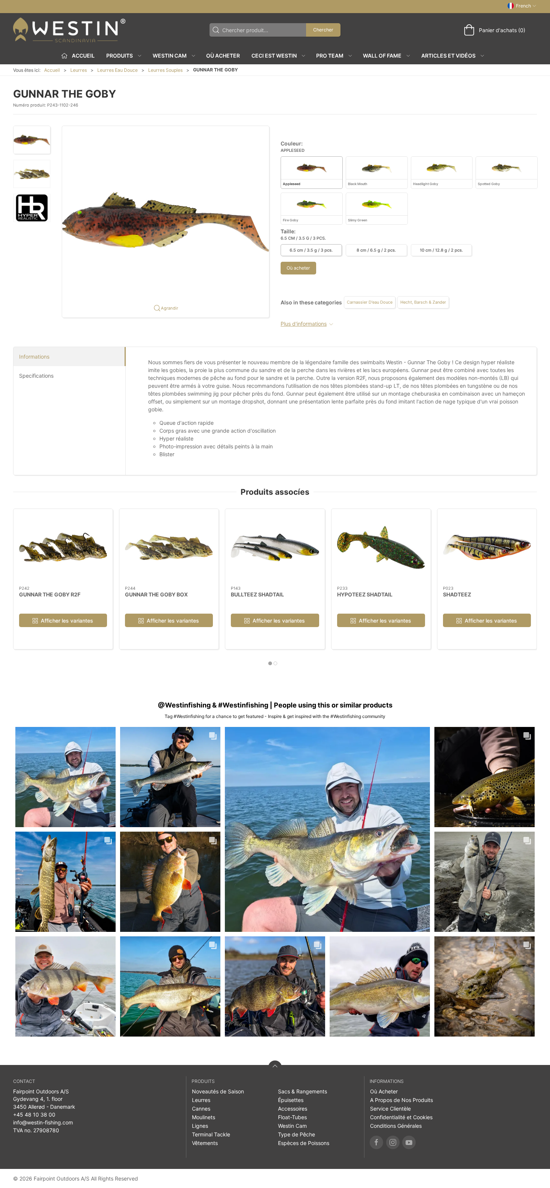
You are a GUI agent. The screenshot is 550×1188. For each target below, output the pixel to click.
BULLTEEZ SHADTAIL (257, 594)
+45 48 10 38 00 (34, 1114)
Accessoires (292, 1108)
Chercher (323, 30)
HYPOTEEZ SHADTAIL (364, 594)
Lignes (200, 1126)
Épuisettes (290, 1100)
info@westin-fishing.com (43, 1122)
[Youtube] (409, 1142)
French (523, 6)
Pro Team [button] (329, 55)
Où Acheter (223, 55)
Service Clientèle (390, 1108)
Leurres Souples (165, 70)
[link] (65, 777)
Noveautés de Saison (218, 1091)
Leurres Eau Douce (117, 70)
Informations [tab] (34, 356)
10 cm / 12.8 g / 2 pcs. (441, 250)
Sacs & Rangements (302, 1091)
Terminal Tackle (211, 1134)
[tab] (270, 663)
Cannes (201, 1108)
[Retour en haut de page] (275, 1067)
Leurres (78, 70)
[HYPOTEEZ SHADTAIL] (381, 547)
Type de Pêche (296, 1134)
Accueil (52, 70)
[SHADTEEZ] (487, 547)
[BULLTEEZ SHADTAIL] (275, 547)
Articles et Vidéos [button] (448, 55)
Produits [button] (119, 55)
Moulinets (203, 1117)
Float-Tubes (292, 1117)
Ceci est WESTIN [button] (274, 55)
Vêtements (205, 1143)
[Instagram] (393, 1142)
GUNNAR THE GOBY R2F (49, 594)
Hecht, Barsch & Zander (423, 302)
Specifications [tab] (36, 375)
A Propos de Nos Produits (401, 1100)
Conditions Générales (396, 1126)
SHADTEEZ (457, 594)
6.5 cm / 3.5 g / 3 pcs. (311, 250)
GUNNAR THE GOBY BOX (156, 594)
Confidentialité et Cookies (401, 1117)
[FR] (69, 30)
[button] (32, 140)
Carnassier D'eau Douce (369, 302)
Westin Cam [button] (170, 55)
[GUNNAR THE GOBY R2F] (63, 547)
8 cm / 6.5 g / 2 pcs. (376, 250)
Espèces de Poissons (303, 1143)
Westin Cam (292, 1126)
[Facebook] (376, 1142)
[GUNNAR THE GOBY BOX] (169, 547)
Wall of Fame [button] (382, 55)
